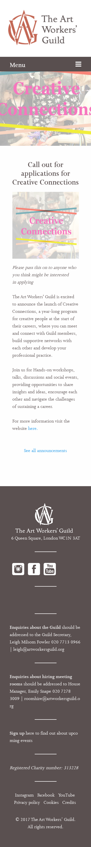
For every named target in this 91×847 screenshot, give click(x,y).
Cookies (51, 802)
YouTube (66, 795)
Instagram (24, 795)
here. (33, 428)
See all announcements (45, 450)
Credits (69, 802)
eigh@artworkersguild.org (39, 649)
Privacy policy (27, 802)
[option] (45, 101)
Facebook (46, 795)
